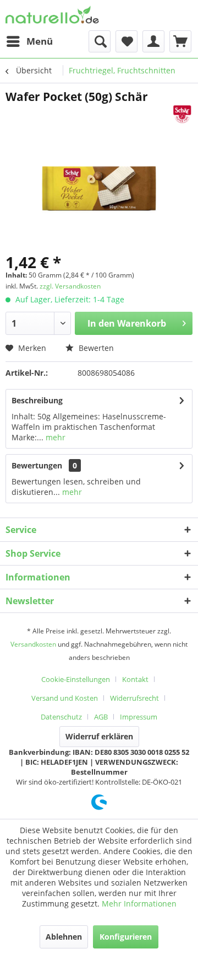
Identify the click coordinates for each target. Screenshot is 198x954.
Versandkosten (33, 644)
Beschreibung (37, 400)
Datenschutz (61, 717)
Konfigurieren (126, 936)
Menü (39, 41)
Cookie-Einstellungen (75, 679)
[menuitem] (29, 41)
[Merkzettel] (127, 41)
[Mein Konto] (153, 41)
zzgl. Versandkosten (70, 286)
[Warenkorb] (180, 41)
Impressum (138, 717)
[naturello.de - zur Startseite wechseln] (52, 15)
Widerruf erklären (99, 736)
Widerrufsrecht (134, 698)
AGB (101, 717)
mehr (54, 437)
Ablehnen (64, 936)
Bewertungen (37, 465)
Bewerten (95, 348)
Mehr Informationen (139, 903)
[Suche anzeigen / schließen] (100, 41)
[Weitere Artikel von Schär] (182, 114)
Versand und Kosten (64, 698)
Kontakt (135, 679)
